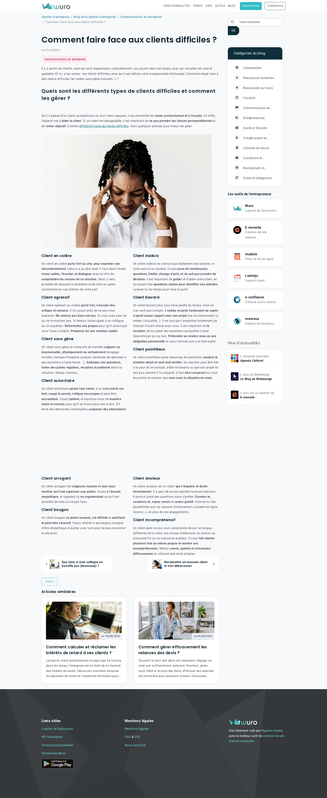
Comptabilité (251, 68)
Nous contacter (135, 745)
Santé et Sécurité (254, 128)
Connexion (275, 6)
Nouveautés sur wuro (257, 88)
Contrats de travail (255, 148)
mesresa (252, 318)
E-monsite (253, 227)
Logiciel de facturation (57, 729)
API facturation (52, 737)
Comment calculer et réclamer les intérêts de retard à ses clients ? (81, 650)
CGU (128, 737)
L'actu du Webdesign (255, 374)
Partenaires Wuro (53, 753)
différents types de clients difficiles (103, 126)
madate (251, 254)
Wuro (249, 206)
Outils (220, 6)
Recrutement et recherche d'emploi (250, 169)
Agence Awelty (272, 730)
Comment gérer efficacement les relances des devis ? (173, 650)
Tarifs (197, 6)
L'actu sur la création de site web (257, 395)
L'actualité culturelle (254, 356)
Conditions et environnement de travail (252, 159)
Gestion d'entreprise (55, 17)
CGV (137, 737)
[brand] (56, 6)
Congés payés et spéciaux (250, 139)
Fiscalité (248, 98)
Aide (209, 6)
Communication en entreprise (141, 17)
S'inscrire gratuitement (57, 745)
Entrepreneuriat (253, 118)
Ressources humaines (258, 78)
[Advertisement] (130, 443)
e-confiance (254, 297)
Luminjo (251, 275)
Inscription (250, 6)
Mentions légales (137, 729)
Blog (231, 6)
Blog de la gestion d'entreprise (95, 17)
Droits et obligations (257, 178)
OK (233, 30)
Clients (49, 581)
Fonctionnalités (177, 6)
